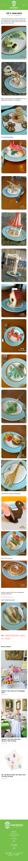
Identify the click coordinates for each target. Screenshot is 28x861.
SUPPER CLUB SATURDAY (14, 835)
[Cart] (26, 5)
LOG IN (14, 846)
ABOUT (14, 841)
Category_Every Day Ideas (11, 635)
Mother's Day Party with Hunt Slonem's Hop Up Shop (10, 740)
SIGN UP (14, 848)
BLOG (14, 840)
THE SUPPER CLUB (14, 833)
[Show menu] (1, 5)
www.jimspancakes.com (7, 597)
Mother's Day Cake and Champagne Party (13, 691)
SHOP (14, 837)
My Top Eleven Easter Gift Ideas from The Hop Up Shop (13, 775)
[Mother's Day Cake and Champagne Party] (14, 669)
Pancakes (7, 638)
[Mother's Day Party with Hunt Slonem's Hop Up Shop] (14, 718)
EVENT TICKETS (14, 838)
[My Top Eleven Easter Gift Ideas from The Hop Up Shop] (14, 760)
